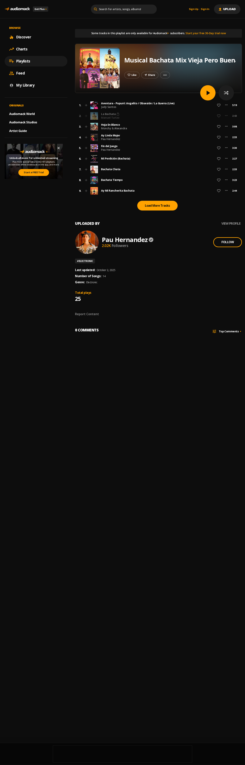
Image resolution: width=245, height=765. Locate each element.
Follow (227, 242)
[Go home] (17, 9)
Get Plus (40, 9)
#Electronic (85, 261)
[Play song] (208, 92)
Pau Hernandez (110, 139)
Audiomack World (22, 114)
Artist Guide (18, 131)
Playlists (23, 61)
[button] (157, 105)
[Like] (218, 105)
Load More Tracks (157, 205)
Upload (229, 9)
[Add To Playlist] (86, 105)
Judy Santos (108, 107)
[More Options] (226, 105)
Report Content (87, 314)
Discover (23, 37)
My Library (25, 85)
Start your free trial (186, 115)
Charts (21, 49)
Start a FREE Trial (34, 172)
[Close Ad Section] (58, 148)
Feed (20, 73)
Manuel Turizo (110, 117)
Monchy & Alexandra (114, 128)
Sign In (205, 9)
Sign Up (193, 9)
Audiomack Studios (23, 122)
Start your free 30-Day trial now (205, 33)
